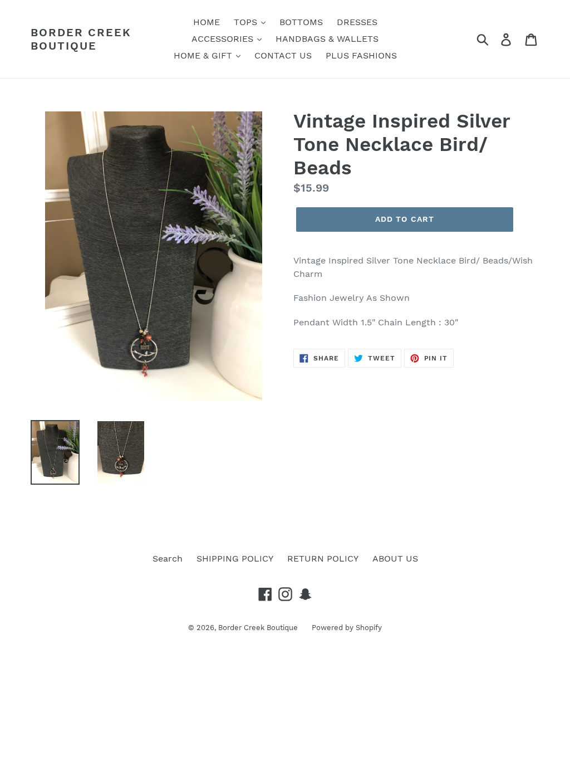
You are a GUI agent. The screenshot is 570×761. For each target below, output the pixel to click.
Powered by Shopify (347, 627)
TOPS (247, 22)
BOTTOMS (301, 22)
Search (168, 558)
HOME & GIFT (204, 55)
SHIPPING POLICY (234, 558)
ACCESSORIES (223, 38)
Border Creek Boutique (81, 39)
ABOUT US (395, 558)
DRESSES (357, 22)
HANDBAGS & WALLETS (327, 38)
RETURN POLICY (322, 558)
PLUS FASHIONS (361, 55)
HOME (206, 22)
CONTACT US (283, 55)
